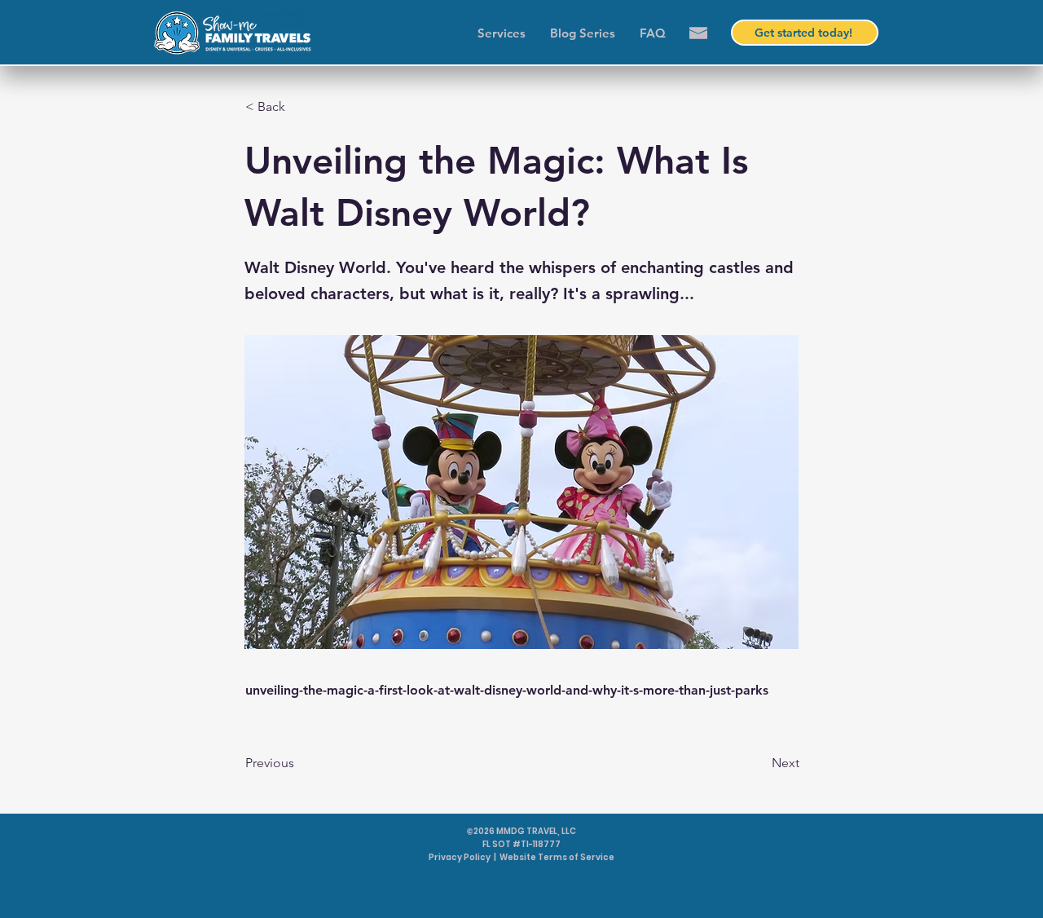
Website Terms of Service (556, 857)
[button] (698, 33)
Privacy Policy (460, 857)
